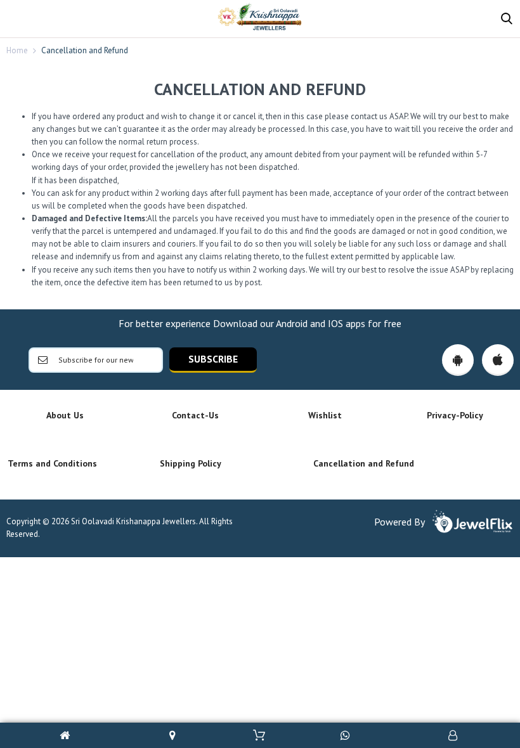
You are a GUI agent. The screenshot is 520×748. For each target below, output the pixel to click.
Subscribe (213, 358)
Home (17, 50)
